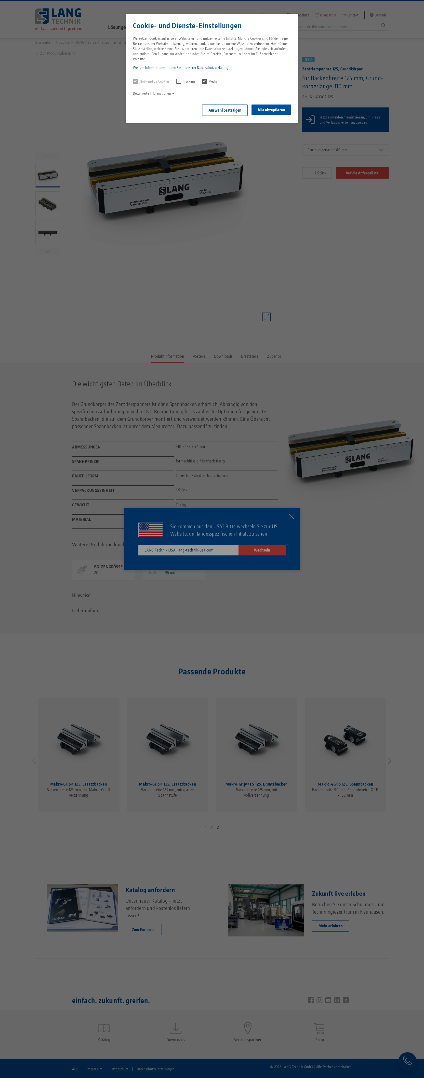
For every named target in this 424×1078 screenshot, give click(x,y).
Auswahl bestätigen (225, 110)
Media (213, 81)
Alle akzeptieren (271, 109)
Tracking (189, 81)
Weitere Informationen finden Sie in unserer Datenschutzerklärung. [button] (181, 68)
